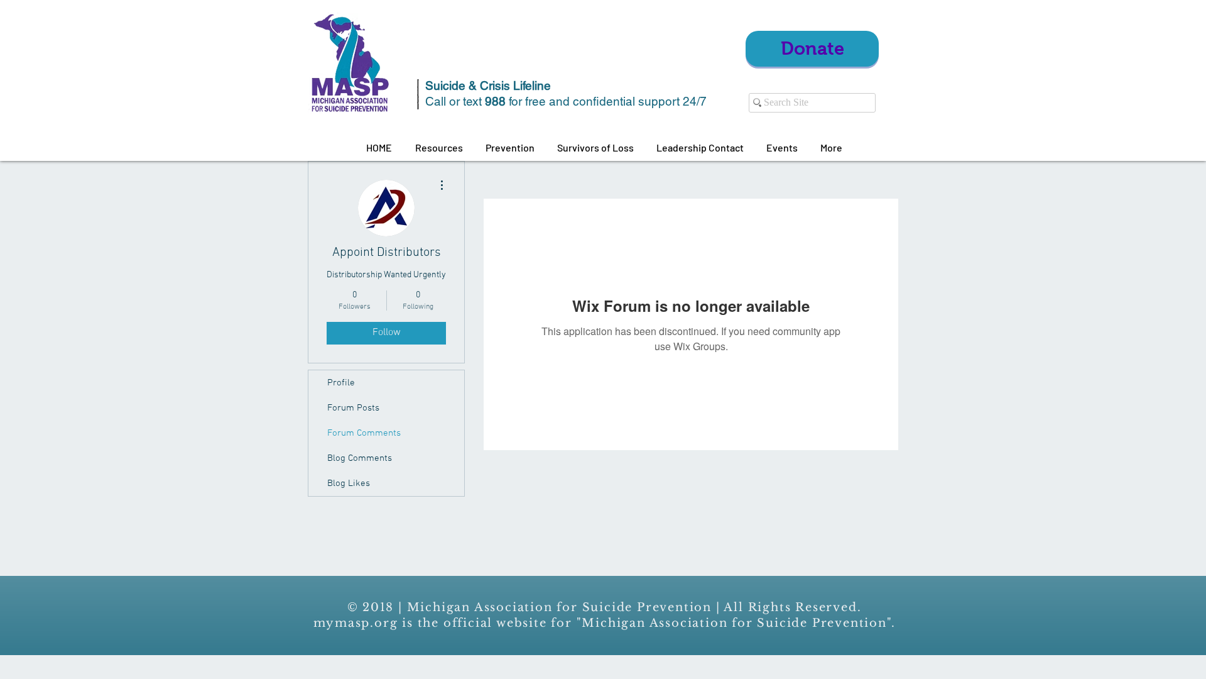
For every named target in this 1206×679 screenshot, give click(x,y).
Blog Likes (348, 483)
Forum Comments (364, 433)
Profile (341, 383)
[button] (438, 148)
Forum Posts (353, 408)
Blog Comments (359, 458)
